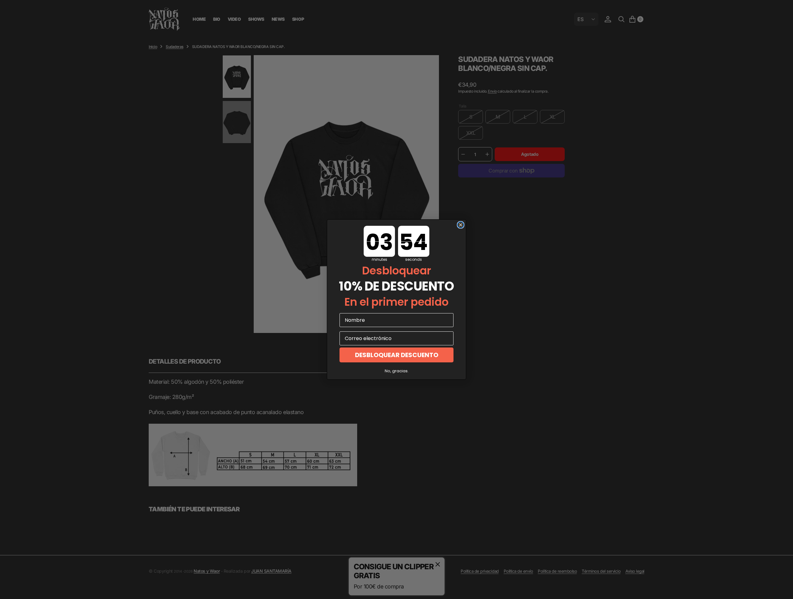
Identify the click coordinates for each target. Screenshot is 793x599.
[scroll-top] (782, 588)
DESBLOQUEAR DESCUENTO (396, 355)
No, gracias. (397, 371)
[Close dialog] (461, 225)
